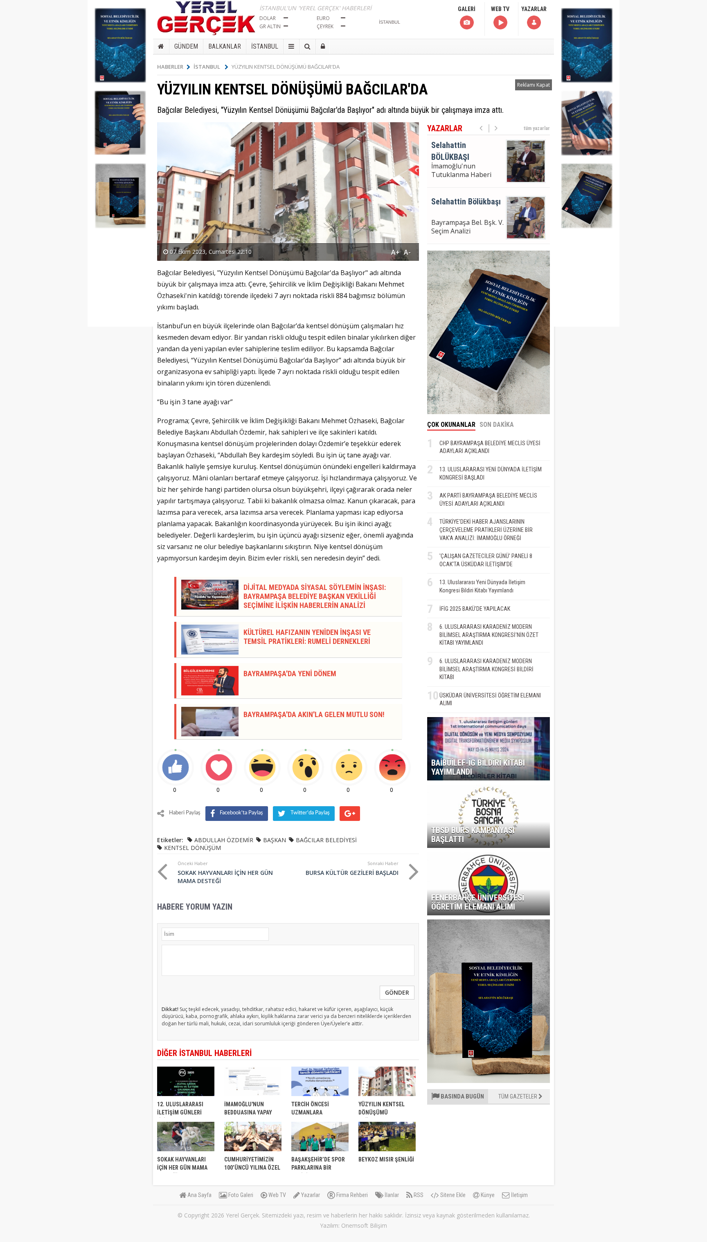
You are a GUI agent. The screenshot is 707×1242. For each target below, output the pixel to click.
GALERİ (466, 9)
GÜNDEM (186, 46)
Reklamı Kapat (533, 84)
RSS (417, 1195)
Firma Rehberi (351, 1195)
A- (407, 252)
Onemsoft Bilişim (364, 1225)
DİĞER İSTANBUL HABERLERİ (204, 1053)
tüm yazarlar (537, 128)
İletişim (519, 1195)
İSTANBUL (264, 46)
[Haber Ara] (307, 46)
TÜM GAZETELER (518, 1096)
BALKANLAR (224, 46)
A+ (395, 252)
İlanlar (391, 1195)
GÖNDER (397, 992)
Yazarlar (310, 1195)
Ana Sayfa (199, 1195)
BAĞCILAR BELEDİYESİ (326, 840)
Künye (487, 1195)
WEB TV (500, 9)
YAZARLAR (534, 9)
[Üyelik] (323, 46)
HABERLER (170, 66)
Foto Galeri (240, 1195)
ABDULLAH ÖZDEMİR (223, 840)
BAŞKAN (274, 840)
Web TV (276, 1195)
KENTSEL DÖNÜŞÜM (192, 848)
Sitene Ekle (452, 1195)
